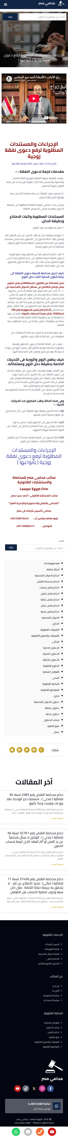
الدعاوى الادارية (51, 647)
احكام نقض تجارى (50, 593)
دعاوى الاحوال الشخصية (46, 701)
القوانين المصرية (51, 671)
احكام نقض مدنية (50, 611)
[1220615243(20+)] (56, 1106)
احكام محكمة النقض (48, 581)
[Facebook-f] (50, 1088)
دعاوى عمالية (52, 707)
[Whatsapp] (16, 1132)
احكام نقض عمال (50, 605)
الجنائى (55, 641)
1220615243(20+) (39, 1103)
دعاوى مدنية (52, 714)
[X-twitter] (34, 1088)
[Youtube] (52, 1132)
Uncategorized (51, 563)
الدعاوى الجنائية (51, 659)
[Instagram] (42, 1088)
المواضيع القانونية (50, 689)
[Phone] (40, 1132)
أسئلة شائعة (52, 569)
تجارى (56, 695)
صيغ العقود (53, 726)
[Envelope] (28, 1132)
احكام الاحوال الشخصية (47, 575)
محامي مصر (46, 3)
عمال (56, 732)
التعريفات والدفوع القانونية (45, 635)
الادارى (55, 623)
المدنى (55, 677)
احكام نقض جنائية (50, 599)
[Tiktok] (25, 1088)
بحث (10, 17)
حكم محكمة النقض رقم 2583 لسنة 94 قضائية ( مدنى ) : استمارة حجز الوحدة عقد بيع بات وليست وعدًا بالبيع (34, 799)
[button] (5, 4)
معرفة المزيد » (56, 819)
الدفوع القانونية (51, 665)
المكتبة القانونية (50, 683)
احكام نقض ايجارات (49, 587)
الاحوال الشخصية (50, 617)
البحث (61, 541)
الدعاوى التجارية (51, 653)
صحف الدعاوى (51, 720)
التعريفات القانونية (49, 629)
